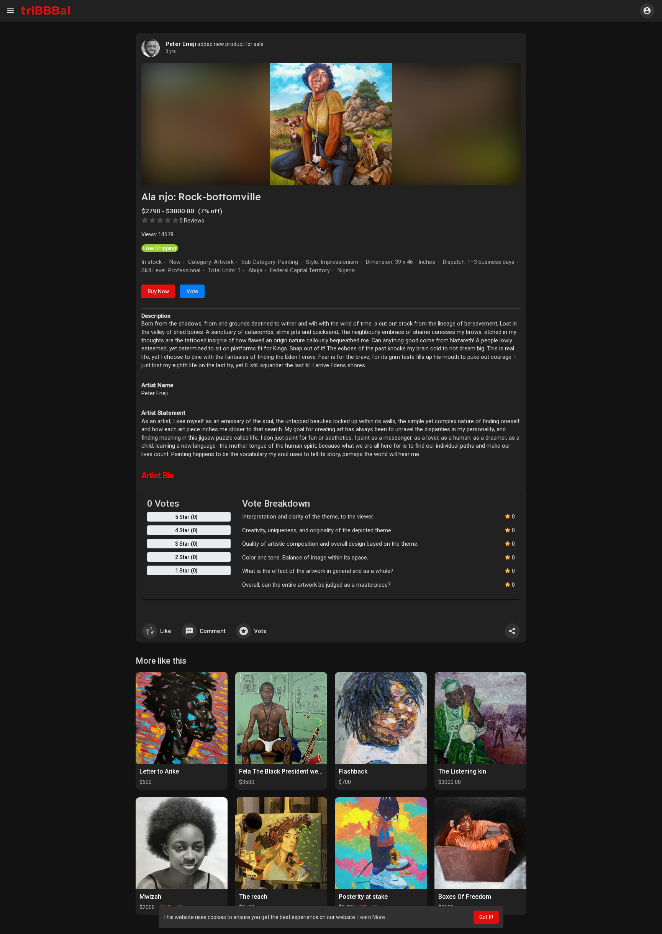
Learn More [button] (371, 917)
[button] (647, 10)
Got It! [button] (486, 917)
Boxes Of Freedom (464, 896)
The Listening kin (462, 771)
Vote (192, 291)
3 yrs (171, 51)
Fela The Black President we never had (293, 771)
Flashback (353, 771)
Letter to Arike (159, 771)
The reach (253, 896)
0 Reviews (192, 221)
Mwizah (150, 896)
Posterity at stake (363, 896)
